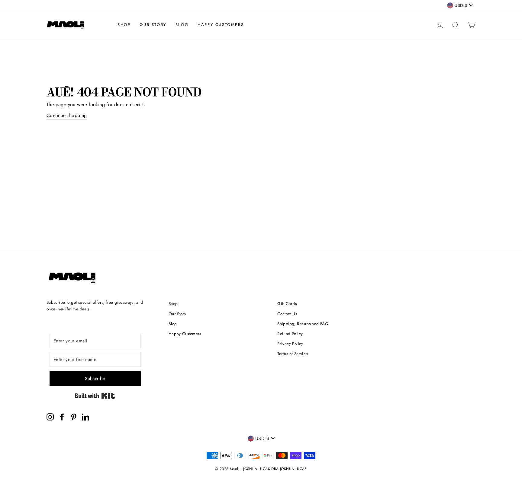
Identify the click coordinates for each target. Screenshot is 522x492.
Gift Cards (287, 303)
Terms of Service (292, 354)
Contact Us (287, 314)
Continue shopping (67, 115)
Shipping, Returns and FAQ (302, 324)
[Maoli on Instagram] (50, 417)
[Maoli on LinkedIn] (85, 417)
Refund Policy (290, 334)
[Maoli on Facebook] (62, 417)
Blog (182, 24)
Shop (124, 24)
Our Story (153, 24)
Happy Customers (221, 24)
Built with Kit (95, 395)
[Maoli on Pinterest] (73, 417)
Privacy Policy (290, 344)
